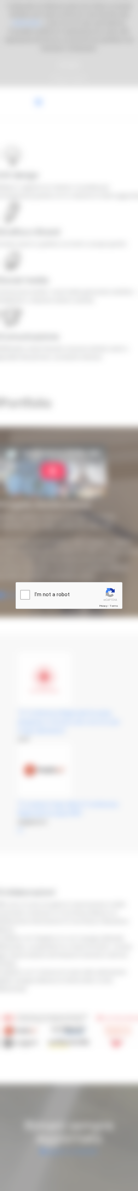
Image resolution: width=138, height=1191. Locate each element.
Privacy (103, 605)
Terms (114, 605)
